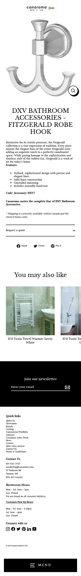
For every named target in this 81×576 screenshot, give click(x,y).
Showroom (11, 423)
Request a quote (15, 230)
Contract (10, 435)
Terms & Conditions (16, 452)
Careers (9, 443)
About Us (10, 421)
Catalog (10, 429)
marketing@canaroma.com (20, 467)
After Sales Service (15, 446)
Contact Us (11, 449)
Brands (9, 426)
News (8, 440)
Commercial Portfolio (17, 432)
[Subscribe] (67, 387)
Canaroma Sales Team (17, 438)
